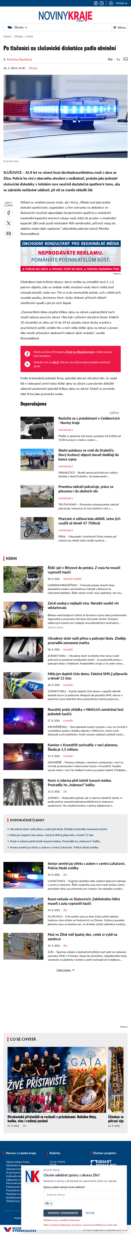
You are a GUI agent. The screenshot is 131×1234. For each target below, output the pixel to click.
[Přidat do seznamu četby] (125, 59)
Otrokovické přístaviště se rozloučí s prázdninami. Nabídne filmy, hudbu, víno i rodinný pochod (52, 1118)
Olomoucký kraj (15, 1186)
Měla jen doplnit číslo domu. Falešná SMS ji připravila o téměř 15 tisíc (52, 835)
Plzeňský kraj (14, 1193)
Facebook (96, 3)
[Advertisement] (65, 1001)
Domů (7, 36)
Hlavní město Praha (18, 1161)
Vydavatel (20, 1217)
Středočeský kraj (16, 1197)
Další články (64, 970)
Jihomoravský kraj (17, 1168)
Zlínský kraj (13, 1200)
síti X (55, 362)
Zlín (65, 791)
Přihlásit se (121, 3)
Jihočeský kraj (14, 1165)
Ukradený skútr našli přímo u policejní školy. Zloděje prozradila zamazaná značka (58, 829)
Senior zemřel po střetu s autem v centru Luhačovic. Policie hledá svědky (54, 847)
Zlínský (19, 27)
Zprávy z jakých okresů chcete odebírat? (64, 1187)
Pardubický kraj (15, 1190)
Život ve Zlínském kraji (80, 351)
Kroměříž (68, 649)
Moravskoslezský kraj (19, 1183)
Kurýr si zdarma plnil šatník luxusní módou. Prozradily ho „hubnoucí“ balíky (55, 841)
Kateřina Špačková (19, 59)
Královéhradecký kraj (18, 1176)
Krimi (29, 36)
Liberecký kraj (14, 1179)
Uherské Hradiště (72, 579)
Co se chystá (23, 1039)
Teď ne (90, 1212)
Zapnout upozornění (63, 1212)
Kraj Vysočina (14, 1172)
